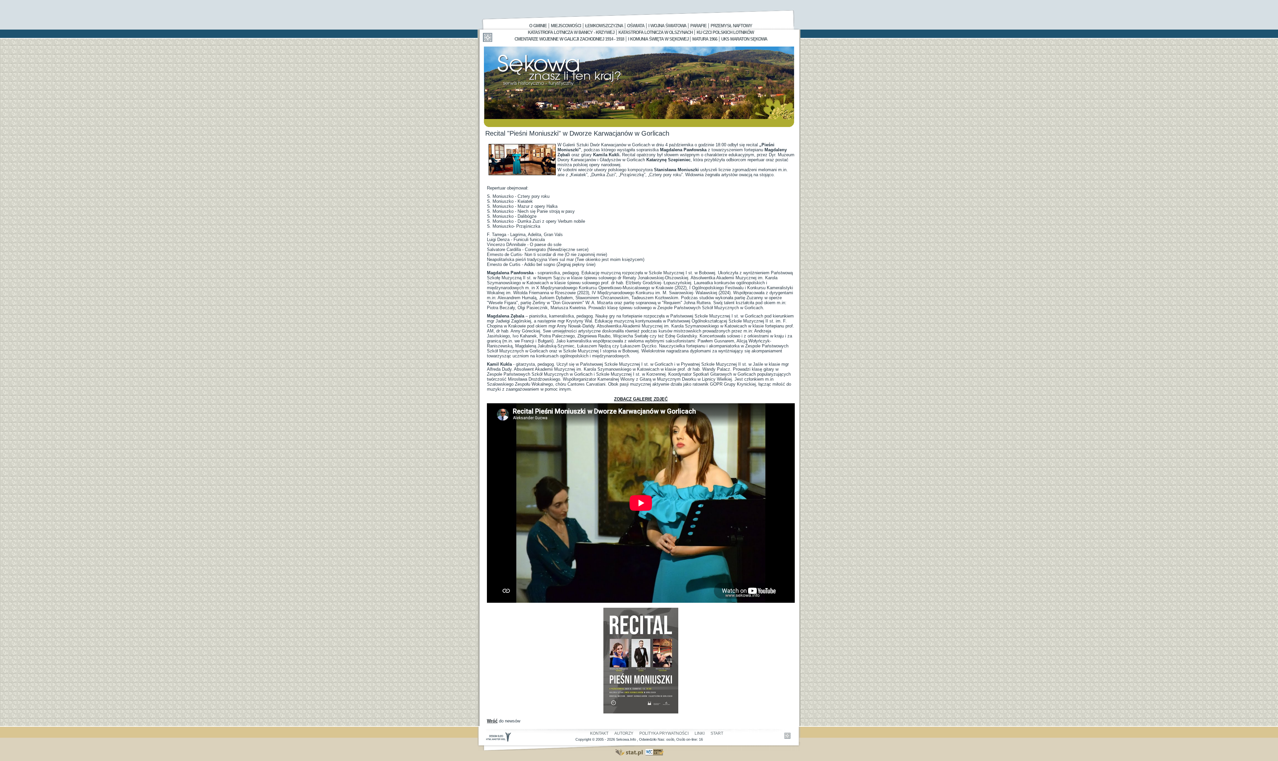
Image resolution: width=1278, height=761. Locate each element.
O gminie (538, 25)
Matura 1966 (704, 39)
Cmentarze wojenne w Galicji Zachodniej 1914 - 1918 (569, 39)
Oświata (635, 25)
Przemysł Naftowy (731, 25)
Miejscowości (566, 25)
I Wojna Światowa (667, 25)
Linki (700, 733)
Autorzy (623, 733)
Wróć (492, 720)
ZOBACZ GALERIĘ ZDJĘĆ (641, 399)
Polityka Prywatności (664, 733)
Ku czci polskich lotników (725, 32)
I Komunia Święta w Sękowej (659, 39)
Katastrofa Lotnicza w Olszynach (655, 32)
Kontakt (599, 733)
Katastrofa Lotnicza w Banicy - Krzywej (571, 32)
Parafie (698, 25)
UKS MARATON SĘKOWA (744, 39)
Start (717, 733)
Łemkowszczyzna (604, 25)
